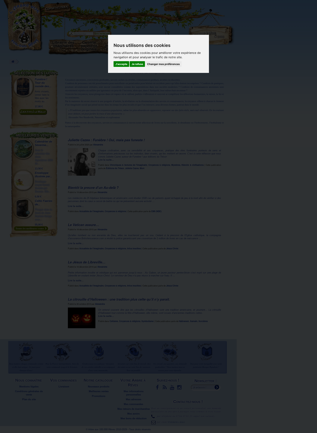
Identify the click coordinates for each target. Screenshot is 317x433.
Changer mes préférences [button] (163, 64)
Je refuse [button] (137, 64)
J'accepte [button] (121, 64)
